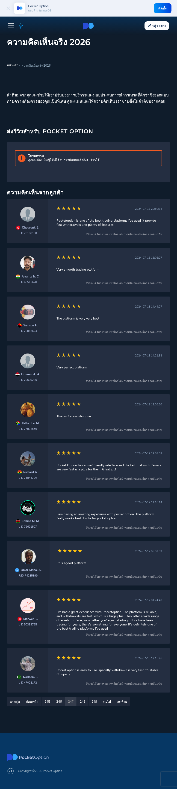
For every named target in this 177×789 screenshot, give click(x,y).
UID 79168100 (27, 233)
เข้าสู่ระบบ (157, 26)
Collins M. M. (30, 521)
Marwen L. (30, 619)
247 (71, 701)
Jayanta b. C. (30, 277)
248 (82, 701)
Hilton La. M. (30, 423)
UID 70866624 (27, 331)
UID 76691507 (27, 527)
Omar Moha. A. (31, 570)
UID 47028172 (27, 682)
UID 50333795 (27, 624)
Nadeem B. (30, 677)
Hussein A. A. (30, 374)
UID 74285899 (28, 575)
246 (59, 701)
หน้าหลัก (12, 65)
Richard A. (30, 472)
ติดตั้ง (162, 8)
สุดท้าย (122, 701)
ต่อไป (107, 701)
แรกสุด (15, 701)
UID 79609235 (27, 380)
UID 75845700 (27, 478)
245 (47, 701)
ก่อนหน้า (32, 701)
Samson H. (30, 326)
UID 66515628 (27, 282)
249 (94, 701)
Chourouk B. (30, 228)
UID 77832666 (27, 429)
